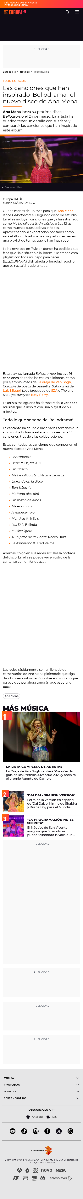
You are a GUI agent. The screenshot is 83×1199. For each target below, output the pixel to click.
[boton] (60, 1078)
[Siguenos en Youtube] (12, 1133)
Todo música (41, 71)
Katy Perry (39, 395)
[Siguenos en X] (59, 1133)
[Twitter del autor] (21, 199)
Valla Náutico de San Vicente (20, 2)
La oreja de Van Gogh (54, 382)
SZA (54, 390)
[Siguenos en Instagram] (36, 1133)
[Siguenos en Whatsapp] (70, 1133)
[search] (67, 12)
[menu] (77, 11)
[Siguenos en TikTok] (24, 1133)
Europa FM (9, 71)
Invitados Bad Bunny (16, 4)
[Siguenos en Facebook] (47, 1133)
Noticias (25, 71)
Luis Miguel (12, 390)
